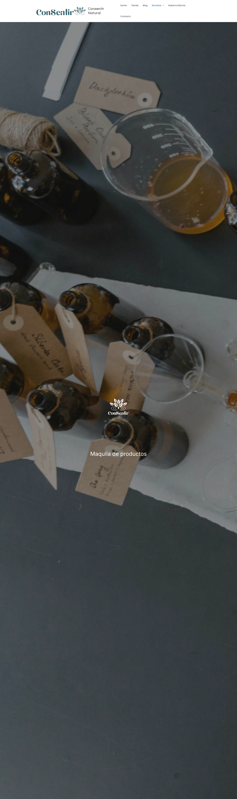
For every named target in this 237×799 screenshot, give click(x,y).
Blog (145, 5)
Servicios (156, 5)
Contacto (125, 16)
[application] (162, 5)
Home (123, 5)
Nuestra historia (176, 5)
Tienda (134, 5)
